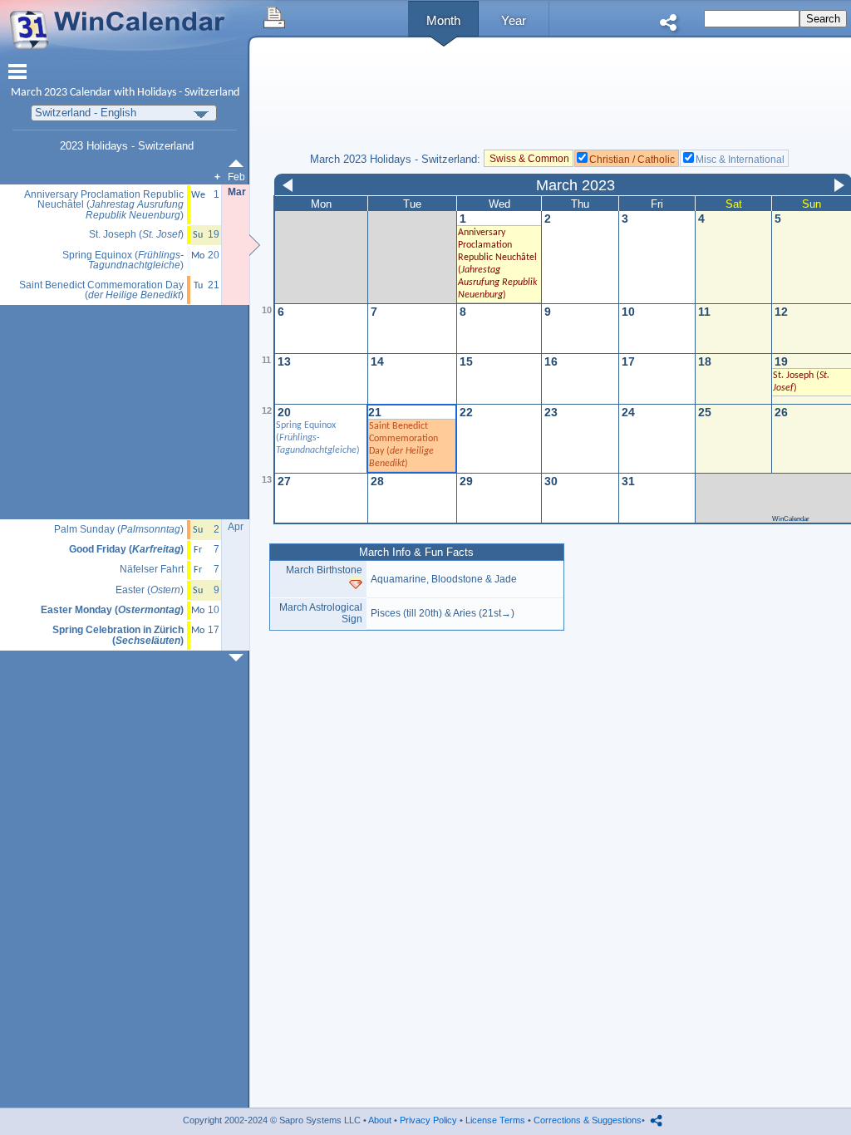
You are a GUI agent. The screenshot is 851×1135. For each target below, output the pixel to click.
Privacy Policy (428, 1120)
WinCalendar (790, 519)
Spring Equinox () (318, 437)
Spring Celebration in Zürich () (118, 635)
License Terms (495, 1120)
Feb (236, 177)
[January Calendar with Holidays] (239, 163)
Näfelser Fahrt (152, 569)
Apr (235, 527)
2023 (55, 92)
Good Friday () (126, 549)
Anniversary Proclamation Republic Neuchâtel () (104, 205)
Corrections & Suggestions (588, 1120)
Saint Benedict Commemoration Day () (101, 290)
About (379, 1120)
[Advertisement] (125, 413)
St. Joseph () (136, 234)
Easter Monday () (112, 610)
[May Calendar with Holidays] (239, 657)
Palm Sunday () (119, 529)
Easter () (150, 590)
